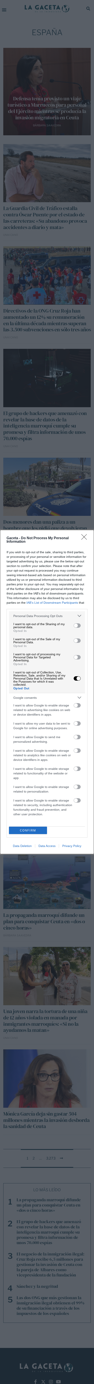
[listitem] (47, 616)
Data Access (47, 846)
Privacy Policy (71, 846)
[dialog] (47, 692)
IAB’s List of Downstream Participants (52, 602)
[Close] (85, 538)
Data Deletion (22, 846)
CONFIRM (28, 830)
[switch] (77, 625)
